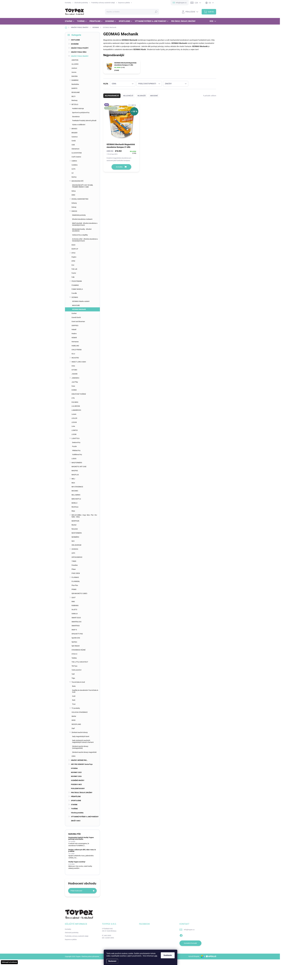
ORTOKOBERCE (77, 557)
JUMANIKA (75, 378)
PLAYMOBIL (76, 581)
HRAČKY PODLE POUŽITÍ (79, 48)
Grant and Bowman (78, 321)
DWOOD (74, 211)
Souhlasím (168, 955)
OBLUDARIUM (76, 545)
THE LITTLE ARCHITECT (80, 662)
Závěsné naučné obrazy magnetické (84, 752)
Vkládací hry (76, 450)
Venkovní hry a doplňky (80, 235)
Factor (74, 273)
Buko (74, 686)
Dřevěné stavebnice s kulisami (82, 219)
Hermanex (75, 342)
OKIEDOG (75, 549)
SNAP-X (74, 630)
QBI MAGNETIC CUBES (79, 593)
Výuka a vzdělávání (78, 124)
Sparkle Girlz (76, 638)
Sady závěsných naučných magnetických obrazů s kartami (83, 741)
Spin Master (76, 646)
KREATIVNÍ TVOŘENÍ (79, 394)
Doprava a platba (124, 3)
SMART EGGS (76, 618)
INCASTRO (75, 358)
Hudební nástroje (78, 108)
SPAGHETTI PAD (77, 634)
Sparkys (74, 642)
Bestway (74, 100)
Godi (73, 696)
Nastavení (112, 961)
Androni (74, 68)
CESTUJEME (75, 40)
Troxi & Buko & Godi (78, 682)
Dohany (74, 203)
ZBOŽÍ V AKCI (75, 821)
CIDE (73, 145)
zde (155, 956)
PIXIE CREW (76, 573)
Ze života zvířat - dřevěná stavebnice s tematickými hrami (85, 240)
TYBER (74, 561)
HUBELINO (75, 346)
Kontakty (68, 3)
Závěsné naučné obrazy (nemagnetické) (80, 747)
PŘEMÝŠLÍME (76, 796)
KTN (73, 398)
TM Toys (74, 666)
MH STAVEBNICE (77, 487)
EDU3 (73, 245)
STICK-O (74, 654)
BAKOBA (75, 76)
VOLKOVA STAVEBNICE (80, 712)
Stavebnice (76, 116)
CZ (72, 173)
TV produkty (76, 708)
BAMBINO (75, 80)
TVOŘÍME (74, 809)
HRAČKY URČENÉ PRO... (79, 760)
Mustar (74, 525)
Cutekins (74, 165)
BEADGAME (76, 92)
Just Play (75, 382)
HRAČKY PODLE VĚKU (78, 52)
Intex (73, 366)
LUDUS (74, 458)
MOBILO (74, 503)
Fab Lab (74, 269)
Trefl (73, 674)
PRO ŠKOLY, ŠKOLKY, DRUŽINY (81, 792)
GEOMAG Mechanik (79, 309)
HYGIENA (74, 768)
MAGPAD (75, 470)
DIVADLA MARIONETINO (80, 199)
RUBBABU (75, 605)
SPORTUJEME (76, 800)
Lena (73, 426)
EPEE (73, 261)
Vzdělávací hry (77, 454)
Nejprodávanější (112, 96)
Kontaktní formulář (190, 943)
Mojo (73, 511)
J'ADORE (74, 374)
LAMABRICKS (76, 410)
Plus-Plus (75, 585)
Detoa (74, 191)
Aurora (74, 72)
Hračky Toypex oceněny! (76, 862)
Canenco (75, 137)
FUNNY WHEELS (77, 289)
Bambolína (75, 84)
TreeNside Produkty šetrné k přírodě (84, 120)
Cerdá (74, 141)
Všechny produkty (77, 813)
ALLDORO (75, 64)
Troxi (73, 704)
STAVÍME (74, 804)
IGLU (73, 354)
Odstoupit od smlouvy (9, 962)
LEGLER (74, 418)
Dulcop (74, 207)
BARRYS (74, 88)
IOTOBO (74, 370)
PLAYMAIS (75, 577)
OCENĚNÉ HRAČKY (77, 780)
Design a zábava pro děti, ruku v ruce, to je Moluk (82, 850)
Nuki (73, 700)
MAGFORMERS (77, 462)
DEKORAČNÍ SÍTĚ (77, 181)
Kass (73, 386)
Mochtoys (75, 507)
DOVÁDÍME (75, 44)
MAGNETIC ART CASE (79, 466)
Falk (73, 277)
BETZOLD (75, 104)
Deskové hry (76, 442)
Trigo (73, 678)
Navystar (75, 529)
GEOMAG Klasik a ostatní (80, 301)
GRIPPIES (75, 325)
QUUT (74, 597)
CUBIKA (74, 161)
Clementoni (75, 149)
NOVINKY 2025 (76, 772)
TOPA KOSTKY (76, 670)
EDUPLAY (75, 249)
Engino (74, 257)
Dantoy (74, 177)
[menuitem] (70, 21)
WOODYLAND (76, 724)
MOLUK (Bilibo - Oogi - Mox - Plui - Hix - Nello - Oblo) (84, 516)
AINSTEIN (75, 60)
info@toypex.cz (189, 929)
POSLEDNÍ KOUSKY (78, 788)
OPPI (73, 553)
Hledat (156, 12)
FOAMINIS (75, 285)
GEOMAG (75, 297)
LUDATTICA (75, 438)
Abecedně (154, 96)
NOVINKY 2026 (76, 776)
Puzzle (74, 446)
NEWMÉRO (75, 537)
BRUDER (74, 133)
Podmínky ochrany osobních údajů (103, 3)
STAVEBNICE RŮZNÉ (79, 650)
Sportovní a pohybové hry (80, 112)
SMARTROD (76, 626)
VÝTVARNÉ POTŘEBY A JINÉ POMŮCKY (85, 817)
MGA (73, 483)
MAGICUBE (76, 305)
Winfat (74, 716)
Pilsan (74, 569)
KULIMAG (75, 402)
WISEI (74, 720)
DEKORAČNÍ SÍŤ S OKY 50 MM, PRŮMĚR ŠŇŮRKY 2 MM (82, 186)
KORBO (74, 390)
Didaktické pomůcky (79, 215)
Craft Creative (76, 157)
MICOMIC (75, 491)
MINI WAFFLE (76, 499)
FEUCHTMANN (77, 281)
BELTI (73, 96)
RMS (73, 601)
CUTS (73, 169)
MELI (73, 479)
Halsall (74, 329)
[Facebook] (181, 935)
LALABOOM (76, 406)
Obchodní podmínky (81, 3)
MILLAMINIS (76, 495)
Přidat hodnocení (76, 891)
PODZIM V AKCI (76, 784)
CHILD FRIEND (77, 350)
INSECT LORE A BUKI (79, 362)
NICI (73, 541)
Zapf (73, 728)
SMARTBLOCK (76, 622)
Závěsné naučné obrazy (80, 732)
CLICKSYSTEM (77, 153)
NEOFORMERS (77, 533)
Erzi (73, 265)
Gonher (74, 313)
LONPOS (75, 430)
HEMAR (74, 337)
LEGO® (74, 422)
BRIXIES (74, 129)
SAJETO (74, 609)
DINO (73, 195)
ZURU (73, 756)
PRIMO (74, 589)
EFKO (73, 253)
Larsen (74, 414)
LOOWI (74, 434)
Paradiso (75, 565)
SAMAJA (75, 613)
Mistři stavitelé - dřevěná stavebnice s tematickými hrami (84, 224)
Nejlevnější (128, 96)
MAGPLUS (75, 475)
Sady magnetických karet (80, 736)
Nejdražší (142, 96)
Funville (74, 293)
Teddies (74, 658)
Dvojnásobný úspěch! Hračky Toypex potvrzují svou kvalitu (81, 838)
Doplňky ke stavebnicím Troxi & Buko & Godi (85, 691)
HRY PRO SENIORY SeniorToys (82, 764)
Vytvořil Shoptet (193, 956)
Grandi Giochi (76, 317)
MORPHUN (75, 521)
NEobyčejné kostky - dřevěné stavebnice (81, 230)
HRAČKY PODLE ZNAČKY (79, 56)
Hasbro (74, 333)
